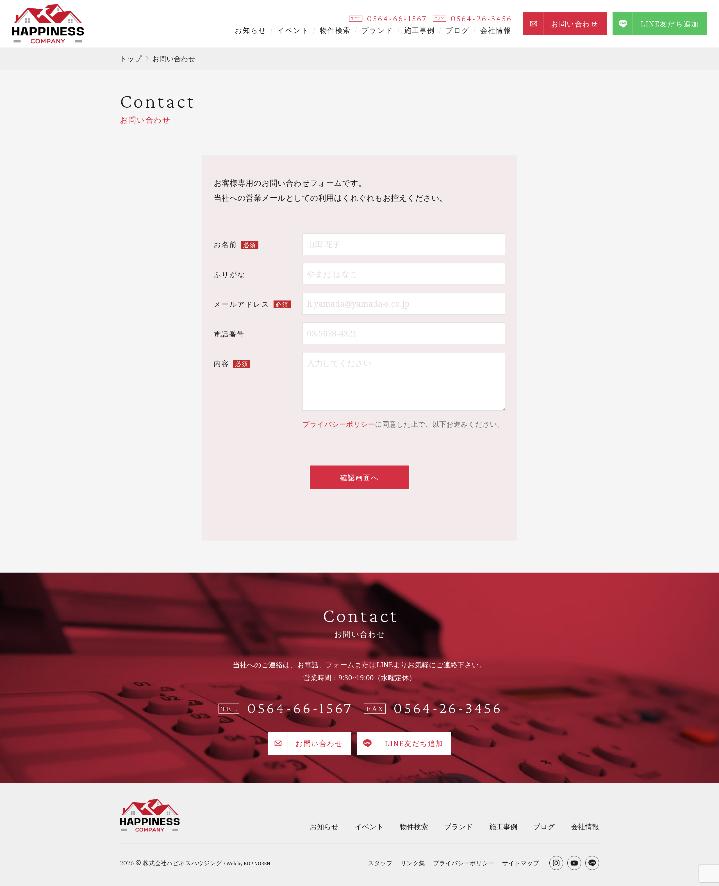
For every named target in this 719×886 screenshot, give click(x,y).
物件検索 (335, 30)
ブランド (377, 30)
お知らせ (251, 30)
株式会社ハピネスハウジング (182, 863)
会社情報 (495, 30)
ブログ (458, 30)
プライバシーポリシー (338, 424)
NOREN (262, 863)
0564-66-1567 (397, 18)
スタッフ (380, 863)
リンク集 (413, 863)
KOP (248, 863)
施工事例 (419, 30)
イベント (293, 30)
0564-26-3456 (481, 18)
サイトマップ (520, 863)
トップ (131, 58)
